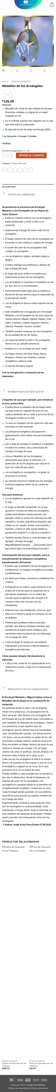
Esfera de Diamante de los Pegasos (14, 1064)
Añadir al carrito (31, 155)
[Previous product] (10, 95)
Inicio (5, 81)
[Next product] (4, 95)
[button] (4, 4)
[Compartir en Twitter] (15, 170)
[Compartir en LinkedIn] (30, 170)
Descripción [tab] (9, 187)
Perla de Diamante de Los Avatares (41, 1064)
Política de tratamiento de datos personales (28, 1088)
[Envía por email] (20, 170)
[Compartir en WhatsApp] (4, 170)
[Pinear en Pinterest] (25, 170)
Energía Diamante (21, 81)
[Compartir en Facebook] (10, 170)
